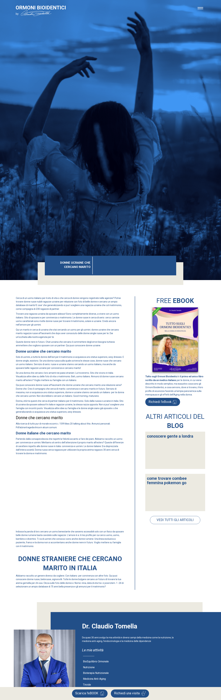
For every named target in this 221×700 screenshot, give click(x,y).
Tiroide (87, 684)
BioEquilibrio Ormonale (96, 661)
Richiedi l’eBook (160, 402)
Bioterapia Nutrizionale (96, 673)
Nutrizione (89, 667)
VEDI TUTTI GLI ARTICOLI (175, 520)
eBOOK (87, 693)
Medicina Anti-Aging (94, 678)
